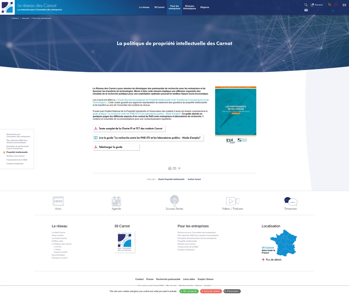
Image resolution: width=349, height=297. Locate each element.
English (344, 4)
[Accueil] (7, 7)
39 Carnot (159, 7)
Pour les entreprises (174, 7)
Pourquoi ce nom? (60, 258)
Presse (150, 279)
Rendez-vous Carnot (15, 156)
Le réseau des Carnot (36, 5)
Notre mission (58, 235)
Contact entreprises (15, 163)
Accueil (25, 18)
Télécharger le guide (110, 147)
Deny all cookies (212, 291)
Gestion (207, 286)
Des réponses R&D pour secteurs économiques (17, 141)
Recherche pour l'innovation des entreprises (18, 135)
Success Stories (174, 208)
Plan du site (171, 286)
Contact (139, 279)
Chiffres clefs (57, 241)
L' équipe (57, 249)
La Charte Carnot (59, 238)
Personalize (233, 291)
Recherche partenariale (168, 279)
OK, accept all (190, 291)
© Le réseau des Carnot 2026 (151, 286)
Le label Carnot (58, 232)
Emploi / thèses (205, 279)
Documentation (58, 255)
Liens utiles (189, 279)
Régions (204, 7)
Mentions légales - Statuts (190, 286)
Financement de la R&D (17, 160)
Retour (16, 18)
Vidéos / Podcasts (232, 208)
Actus (58, 208)
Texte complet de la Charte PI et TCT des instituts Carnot (130, 128)
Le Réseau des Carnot (61, 244)
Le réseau (144, 7)
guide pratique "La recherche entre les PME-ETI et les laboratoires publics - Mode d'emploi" (137, 114)
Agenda (116, 208)
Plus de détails (273, 259)
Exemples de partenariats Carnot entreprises (18, 147)
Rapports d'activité (60, 252)
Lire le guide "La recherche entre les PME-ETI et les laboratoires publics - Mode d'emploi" (150, 137)
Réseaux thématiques (189, 7)
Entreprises (291, 208)
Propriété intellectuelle (17, 152)
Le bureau (57, 247)
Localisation (271, 226)
